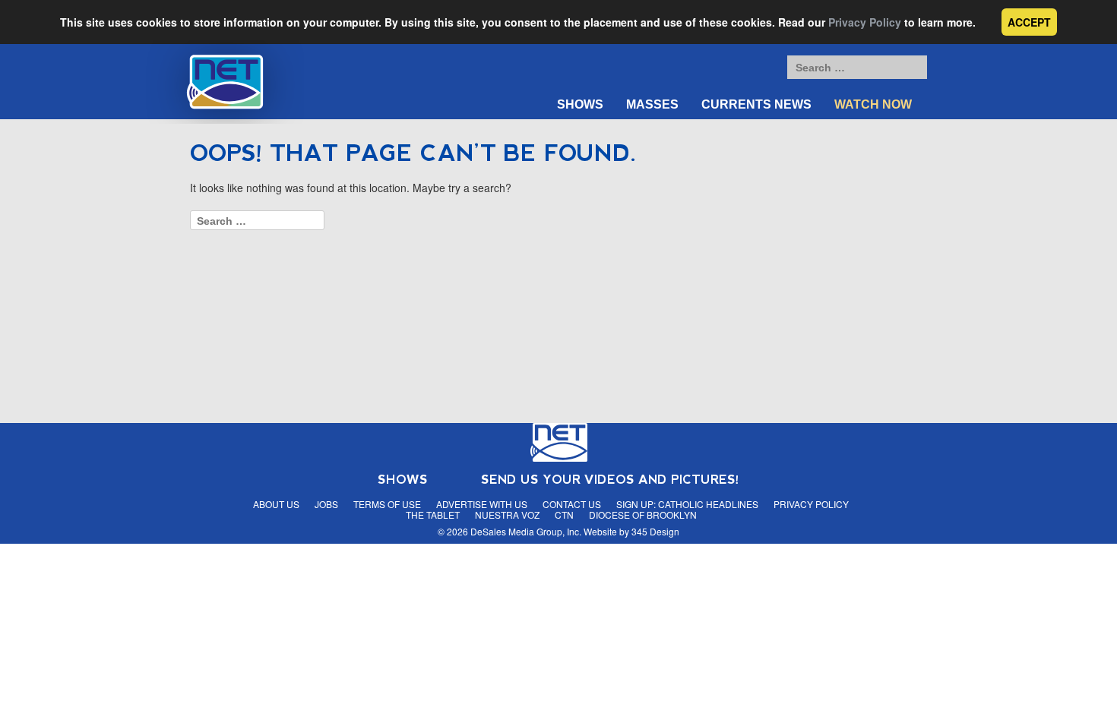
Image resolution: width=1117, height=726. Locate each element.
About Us (276, 503)
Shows (580, 104)
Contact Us (572, 503)
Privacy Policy (864, 22)
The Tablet (433, 514)
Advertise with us (481, 503)
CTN (564, 514)
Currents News (756, 104)
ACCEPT (1029, 22)
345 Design (655, 531)
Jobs (326, 503)
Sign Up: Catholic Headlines (687, 503)
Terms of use (387, 503)
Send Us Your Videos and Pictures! (610, 479)
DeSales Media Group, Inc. (525, 531)
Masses (652, 104)
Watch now (873, 104)
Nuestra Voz (507, 514)
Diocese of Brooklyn (643, 514)
